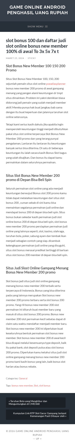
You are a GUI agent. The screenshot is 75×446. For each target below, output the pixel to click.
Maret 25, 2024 (15, 58)
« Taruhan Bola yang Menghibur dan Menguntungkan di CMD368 (28, 402)
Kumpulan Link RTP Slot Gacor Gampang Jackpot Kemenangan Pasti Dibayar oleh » (39, 414)
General (23, 378)
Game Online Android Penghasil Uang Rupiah (37, 9)
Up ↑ (39, 438)
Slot (36, 385)
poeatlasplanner (56, 83)
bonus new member (22, 385)
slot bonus (44, 385)
